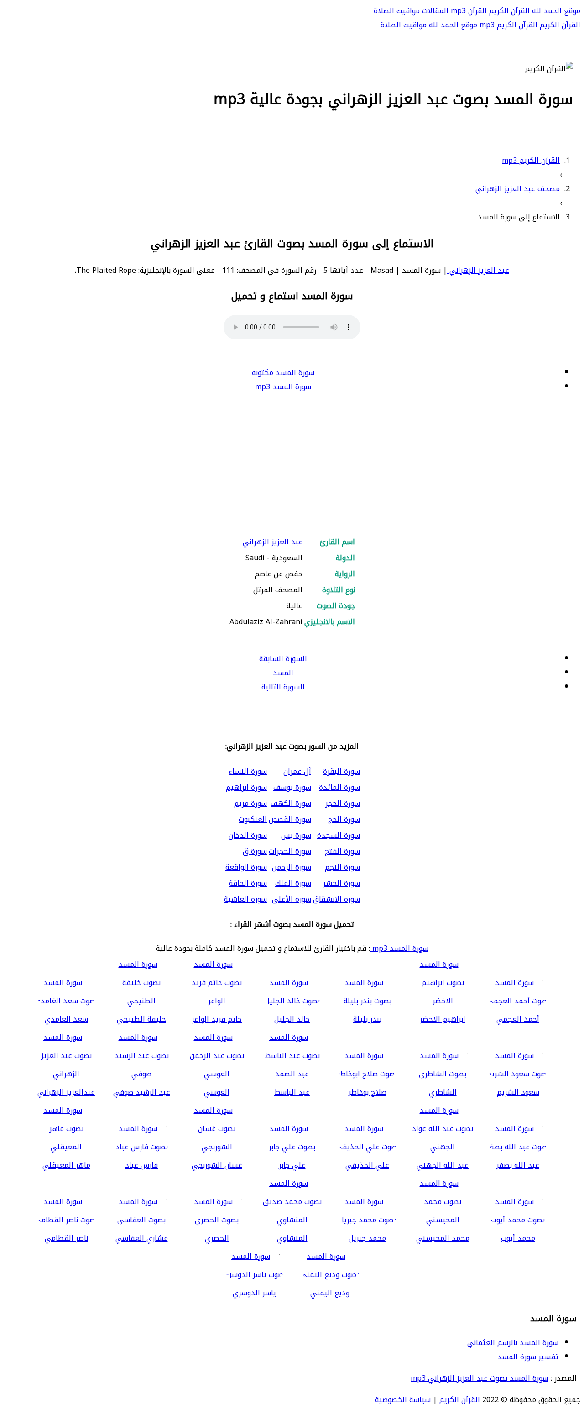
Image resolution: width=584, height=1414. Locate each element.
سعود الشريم (518, 1092)
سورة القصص (290, 819)
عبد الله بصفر (517, 1165)
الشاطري (443, 1092)
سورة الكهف (291, 803)
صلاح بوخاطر (367, 1092)
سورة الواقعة (246, 867)
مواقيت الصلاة (397, 11)
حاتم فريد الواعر (217, 1019)
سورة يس (296, 835)
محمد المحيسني (442, 1238)
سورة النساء (248, 771)
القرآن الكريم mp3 (508, 25)
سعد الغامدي (66, 1019)
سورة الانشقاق (336, 899)
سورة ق (255, 851)
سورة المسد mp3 (283, 387)
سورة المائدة (339, 787)
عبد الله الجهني (443, 1165)
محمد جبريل (367, 1238)
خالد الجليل (292, 1019)
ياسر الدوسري (254, 1293)
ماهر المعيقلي (66, 1165)
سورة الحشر (341, 883)
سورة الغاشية (245, 899)
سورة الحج (344, 819)
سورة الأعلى (291, 899)
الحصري (217, 1238)
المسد (283, 673)
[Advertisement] (292, 465)
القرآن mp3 (467, 11)
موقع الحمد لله (555, 11)
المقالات (434, 11)
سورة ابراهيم (246, 787)
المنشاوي (292, 1238)
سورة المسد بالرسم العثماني (512, 1343)
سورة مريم (250, 803)
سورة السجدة (338, 835)
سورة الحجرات (290, 851)
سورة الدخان (248, 835)
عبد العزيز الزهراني (478, 270)
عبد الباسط (292, 1092)
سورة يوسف (292, 787)
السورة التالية (283, 687)
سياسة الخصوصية (403, 1400)
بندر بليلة (367, 1019)
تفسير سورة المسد (527, 1357)
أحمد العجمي (517, 1019)
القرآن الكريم (508, 11)
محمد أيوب (518, 1238)
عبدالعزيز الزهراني (66, 1092)
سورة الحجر (342, 803)
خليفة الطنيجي (141, 1019)
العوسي (216, 1092)
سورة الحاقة (248, 883)
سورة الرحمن (291, 867)
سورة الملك (293, 883)
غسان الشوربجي (217, 1165)
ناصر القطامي (66, 1238)
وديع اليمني (329, 1293)
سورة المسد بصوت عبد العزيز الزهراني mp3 (479, 1378)
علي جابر (292, 1165)
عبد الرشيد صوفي (141, 1092)
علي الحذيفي (367, 1165)
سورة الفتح (342, 851)
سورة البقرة (341, 771)
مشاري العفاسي (141, 1238)
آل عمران (297, 771)
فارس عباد (141, 1165)
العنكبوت (253, 819)
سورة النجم (342, 867)
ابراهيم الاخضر (442, 1019)
